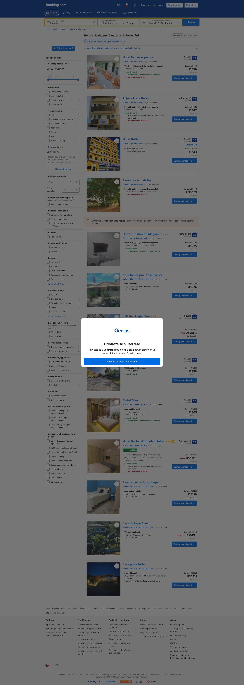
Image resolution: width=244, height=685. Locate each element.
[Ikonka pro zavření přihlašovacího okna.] (159, 321)
